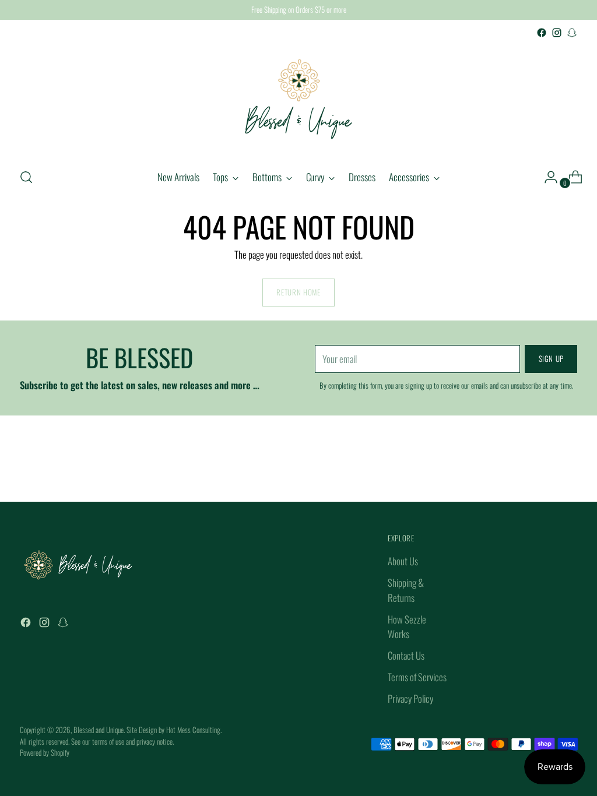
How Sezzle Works (407, 626)
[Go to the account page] (546, 177)
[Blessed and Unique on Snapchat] (572, 32)
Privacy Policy (410, 698)
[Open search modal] (26, 177)
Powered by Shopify (44, 752)
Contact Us (406, 655)
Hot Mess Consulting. (194, 729)
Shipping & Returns (406, 589)
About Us (403, 561)
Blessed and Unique (98, 729)
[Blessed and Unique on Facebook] (541, 32)
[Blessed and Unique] (298, 99)
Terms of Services (417, 677)
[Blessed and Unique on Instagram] (557, 32)
